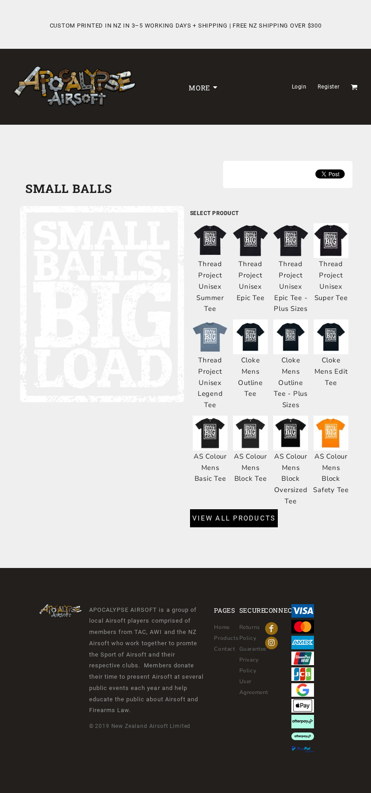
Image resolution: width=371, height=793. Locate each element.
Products (226, 638)
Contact (224, 648)
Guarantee (252, 648)
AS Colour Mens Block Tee (250, 467)
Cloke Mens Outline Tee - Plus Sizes (291, 382)
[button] (354, 87)
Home (221, 627)
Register (328, 87)
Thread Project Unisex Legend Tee (210, 382)
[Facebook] (271, 628)
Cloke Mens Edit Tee (331, 371)
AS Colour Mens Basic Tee (210, 467)
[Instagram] (271, 643)
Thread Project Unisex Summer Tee (210, 286)
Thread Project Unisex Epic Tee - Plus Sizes (291, 286)
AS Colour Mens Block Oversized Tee (291, 479)
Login (299, 87)
